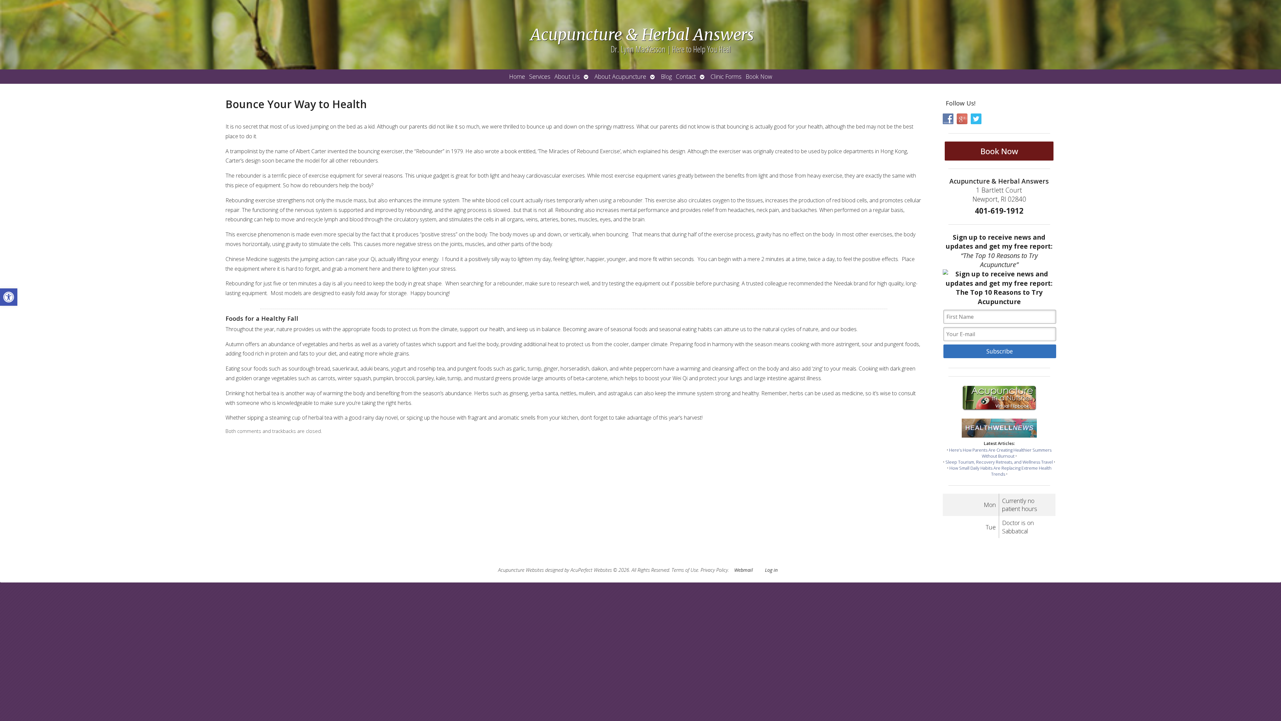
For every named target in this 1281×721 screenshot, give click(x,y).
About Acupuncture (620, 76)
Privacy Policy (714, 570)
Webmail (743, 570)
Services (539, 76)
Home (517, 76)
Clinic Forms (726, 76)
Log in (771, 570)
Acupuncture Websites (521, 570)
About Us (567, 76)
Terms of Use (685, 570)
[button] (8, 297)
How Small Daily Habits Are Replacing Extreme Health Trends (1000, 471)
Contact (686, 76)
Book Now (759, 76)
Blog (666, 76)
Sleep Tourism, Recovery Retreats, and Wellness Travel (999, 462)
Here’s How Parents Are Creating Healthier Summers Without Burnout (1000, 453)
